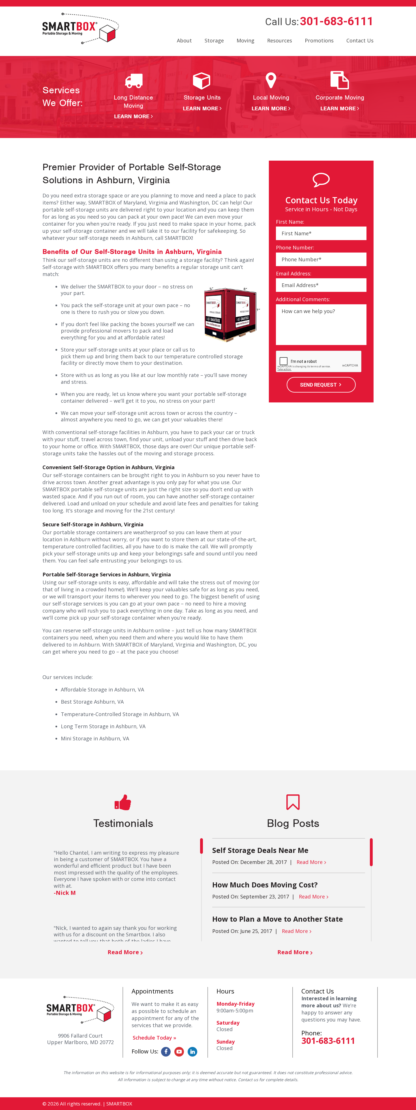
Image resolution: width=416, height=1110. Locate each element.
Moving (245, 40)
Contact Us (360, 40)
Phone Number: (295, 247)
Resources (279, 40)
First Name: (290, 222)
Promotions (319, 40)
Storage (214, 40)
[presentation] (319, 362)
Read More (123, 952)
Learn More (131, 116)
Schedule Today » (154, 1037)
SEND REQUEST (318, 385)
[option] (133, 95)
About (184, 40)
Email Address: (293, 273)
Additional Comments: (303, 299)
